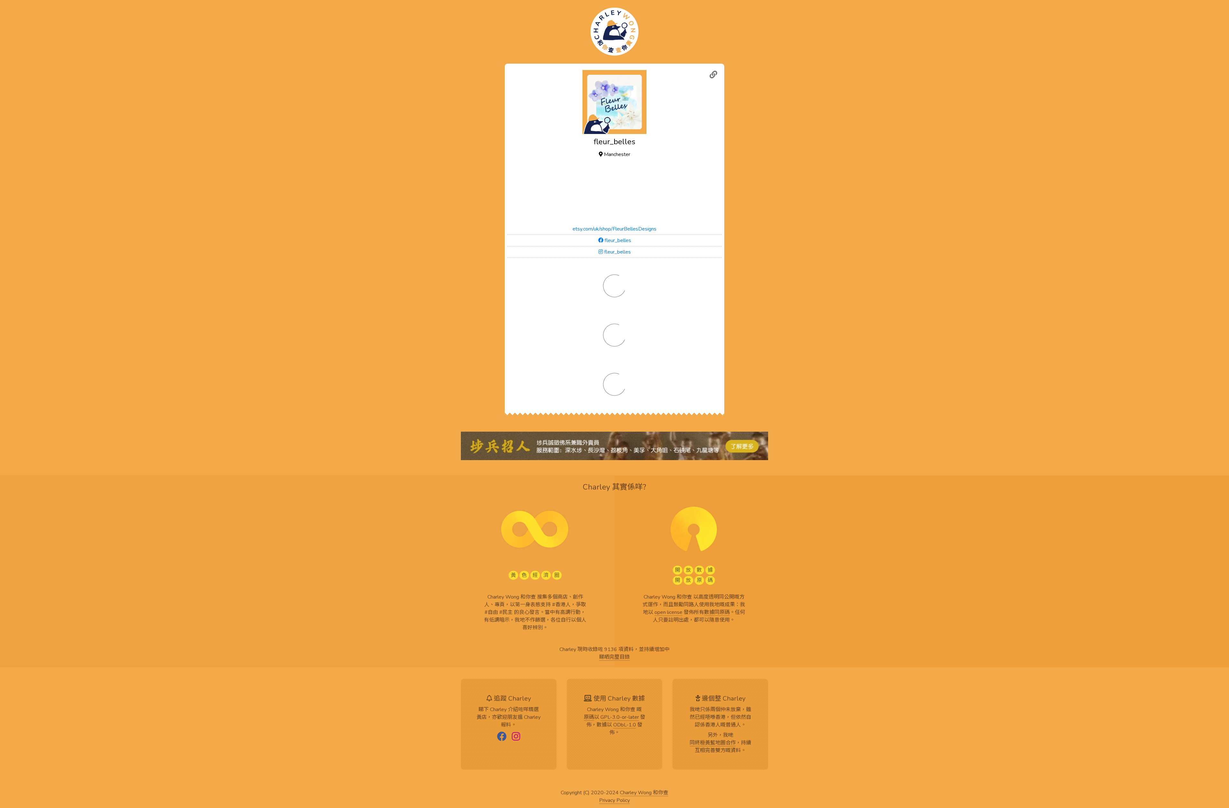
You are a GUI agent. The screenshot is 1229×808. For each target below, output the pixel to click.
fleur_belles (617, 240)
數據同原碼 (717, 612)
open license (668, 612)
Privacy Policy (614, 800)
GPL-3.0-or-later (619, 717)
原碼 (589, 717)
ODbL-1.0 (624, 725)
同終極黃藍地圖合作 (713, 743)
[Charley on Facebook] (502, 737)
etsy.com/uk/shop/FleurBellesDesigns (614, 228)
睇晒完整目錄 (614, 657)
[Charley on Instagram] (516, 737)
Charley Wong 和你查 (644, 793)
